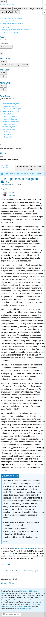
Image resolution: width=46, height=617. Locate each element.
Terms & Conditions (7, 606)
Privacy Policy (35, 604)
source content (24, 556)
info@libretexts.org (24, 608)
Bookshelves (24, 174)
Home (11, 174)
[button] (7, 134)
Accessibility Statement (23, 606)
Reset (3, 61)
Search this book (5, 40)
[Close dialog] (1, 156)
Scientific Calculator (11, 119)
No (13, 583)
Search (4, 614)
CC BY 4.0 (10, 553)
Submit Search (6, 47)
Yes (5, 583)
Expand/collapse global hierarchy (3, 173)
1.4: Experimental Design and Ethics (24, 548)
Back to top (5, 564)
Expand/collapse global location (44, 173)
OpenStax (12, 193)
